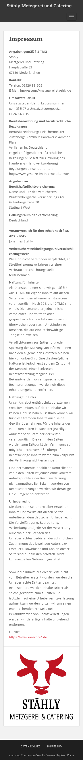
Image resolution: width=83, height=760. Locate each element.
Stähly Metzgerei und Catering (39, 5)
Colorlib (40, 755)
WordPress (67, 755)
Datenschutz (30, 746)
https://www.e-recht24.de (28, 637)
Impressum (54, 746)
